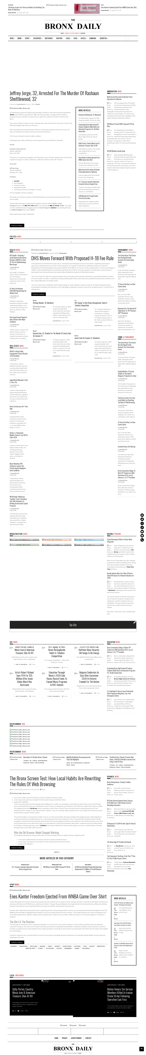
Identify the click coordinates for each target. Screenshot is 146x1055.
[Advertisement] (20, 26)
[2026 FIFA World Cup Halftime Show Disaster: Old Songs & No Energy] (20, 736)
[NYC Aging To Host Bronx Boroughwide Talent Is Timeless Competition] (84, 310)
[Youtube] (142, 531)
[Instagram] (142, 523)
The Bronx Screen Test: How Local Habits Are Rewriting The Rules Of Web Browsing (126, 400)
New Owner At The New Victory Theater (35, 757)
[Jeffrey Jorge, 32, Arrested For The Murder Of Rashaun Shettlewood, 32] (20, 108)
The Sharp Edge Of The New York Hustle (119, 842)
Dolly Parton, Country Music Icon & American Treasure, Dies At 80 (89, 144)
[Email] (142, 536)
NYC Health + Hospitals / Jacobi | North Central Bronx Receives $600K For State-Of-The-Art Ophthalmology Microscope (18, 260)
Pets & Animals (39, 763)
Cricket (57, 946)
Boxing (42, 946)
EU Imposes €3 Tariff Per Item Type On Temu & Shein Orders (121, 824)
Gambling (10, 5)
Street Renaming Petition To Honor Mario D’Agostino (119, 540)
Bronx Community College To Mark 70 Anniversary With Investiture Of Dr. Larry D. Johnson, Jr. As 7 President (126, 474)
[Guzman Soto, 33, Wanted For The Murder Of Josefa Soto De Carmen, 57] (42, 341)
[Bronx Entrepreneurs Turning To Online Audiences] (20, 734)
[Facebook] (142, 515)
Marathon (101, 946)
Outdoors (50, 948)
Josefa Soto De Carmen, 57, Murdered (87, 337)
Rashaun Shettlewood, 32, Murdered (90, 114)
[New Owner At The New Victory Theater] (16, 758)
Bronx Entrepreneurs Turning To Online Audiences (119, 783)
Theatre (26, 760)
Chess (50, 946)
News (102, 5)
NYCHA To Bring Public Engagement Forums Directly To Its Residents (18, 353)
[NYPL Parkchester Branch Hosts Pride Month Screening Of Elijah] (20, 739)
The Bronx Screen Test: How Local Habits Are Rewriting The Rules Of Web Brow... (26, 8)
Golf (85, 946)
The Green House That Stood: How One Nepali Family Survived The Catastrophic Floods (127, 258)
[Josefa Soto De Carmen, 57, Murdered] (84, 343)
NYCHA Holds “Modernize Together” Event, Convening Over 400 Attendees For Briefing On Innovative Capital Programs (19, 501)
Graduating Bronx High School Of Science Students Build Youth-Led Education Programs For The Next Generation (89, 128)
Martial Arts (30, 948)
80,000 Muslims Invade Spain (116, 151)
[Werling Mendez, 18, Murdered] (42, 307)
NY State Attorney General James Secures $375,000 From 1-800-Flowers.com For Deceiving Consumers (120, 802)
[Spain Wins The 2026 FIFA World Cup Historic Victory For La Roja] (116, 934)
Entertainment (42, 760)
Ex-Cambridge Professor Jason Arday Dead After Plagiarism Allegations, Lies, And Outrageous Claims (120, 693)
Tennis (76, 948)
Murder (38, 104)
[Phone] (142, 540)
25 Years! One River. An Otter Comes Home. (126, 285)
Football (77, 946)
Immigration (63, 253)
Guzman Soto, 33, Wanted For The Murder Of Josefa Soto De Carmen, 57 (52, 334)
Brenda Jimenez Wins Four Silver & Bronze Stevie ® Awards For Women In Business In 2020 (120, 575)
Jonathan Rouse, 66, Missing (126, 446)
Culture (34, 760)
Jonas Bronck (12, 12)
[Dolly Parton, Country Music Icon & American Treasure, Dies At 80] (20, 729)
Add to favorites (21, 664)
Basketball (24, 946)
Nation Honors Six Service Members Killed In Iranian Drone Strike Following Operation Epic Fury (120, 994)
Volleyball (86, 948)
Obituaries (26, 985)
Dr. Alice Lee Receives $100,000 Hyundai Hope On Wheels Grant (18, 290)
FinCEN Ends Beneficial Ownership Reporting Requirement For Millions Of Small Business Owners (88, 869)
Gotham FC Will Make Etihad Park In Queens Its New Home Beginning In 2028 (123, 945)
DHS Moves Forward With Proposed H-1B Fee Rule (120, 125)
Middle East (25, 864)
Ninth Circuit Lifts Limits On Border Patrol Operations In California (89, 170)
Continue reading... (17, 225)
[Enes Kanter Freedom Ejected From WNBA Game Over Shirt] (87, 9)
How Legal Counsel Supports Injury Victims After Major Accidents (18, 319)
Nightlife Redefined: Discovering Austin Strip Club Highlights (78, 758)
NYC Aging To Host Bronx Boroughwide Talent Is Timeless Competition (91, 304)
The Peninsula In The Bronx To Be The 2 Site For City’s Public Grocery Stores (121, 857)
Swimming (68, 948)
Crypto (56, 852)
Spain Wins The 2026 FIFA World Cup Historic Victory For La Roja (122, 924)
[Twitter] (142, 519)
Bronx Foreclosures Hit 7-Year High (19, 407)
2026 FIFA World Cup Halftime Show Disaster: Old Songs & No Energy (89, 650)
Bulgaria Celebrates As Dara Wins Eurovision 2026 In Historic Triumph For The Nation (89, 677)
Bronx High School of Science (124, 679)
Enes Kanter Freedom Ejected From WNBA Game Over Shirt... (119, 7)
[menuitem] (11, 38)
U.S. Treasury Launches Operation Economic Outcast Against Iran (89, 182)
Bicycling (33, 946)
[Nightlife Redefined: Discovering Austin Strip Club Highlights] (59, 758)
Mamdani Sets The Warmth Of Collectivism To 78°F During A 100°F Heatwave (127, 310)
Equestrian (67, 946)
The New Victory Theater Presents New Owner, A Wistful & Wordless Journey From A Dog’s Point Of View (122, 759)
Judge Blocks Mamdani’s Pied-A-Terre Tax (19, 381)
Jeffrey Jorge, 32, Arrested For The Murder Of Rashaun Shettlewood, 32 (54, 95)
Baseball (14, 946)
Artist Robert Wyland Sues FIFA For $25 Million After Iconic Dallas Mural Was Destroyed (24, 678)
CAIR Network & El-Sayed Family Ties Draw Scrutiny (88, 197)
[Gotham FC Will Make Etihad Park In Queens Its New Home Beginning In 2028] (116, 956)
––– (28, 206)
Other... (41, 948)
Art (75, 300)
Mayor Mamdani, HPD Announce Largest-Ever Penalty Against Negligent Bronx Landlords (18, 467)
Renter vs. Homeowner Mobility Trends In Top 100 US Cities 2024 (19, 435)
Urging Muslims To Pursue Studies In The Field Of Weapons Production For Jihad (127, 373)
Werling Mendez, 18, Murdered (43, 302)
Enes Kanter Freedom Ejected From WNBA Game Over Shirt (89, 158)
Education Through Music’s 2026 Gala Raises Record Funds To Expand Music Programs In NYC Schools (56, 678)
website (53, 208)
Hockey (91, 946)
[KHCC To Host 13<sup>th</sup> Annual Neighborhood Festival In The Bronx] (20, 741)
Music (68, 765)
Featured (26, 763)
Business (88, 864)
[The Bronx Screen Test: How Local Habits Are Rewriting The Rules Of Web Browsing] (56, 5)
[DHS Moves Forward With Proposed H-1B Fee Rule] (41, 250)
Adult (68, 763)
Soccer (59, 948)
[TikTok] (142, 527)
